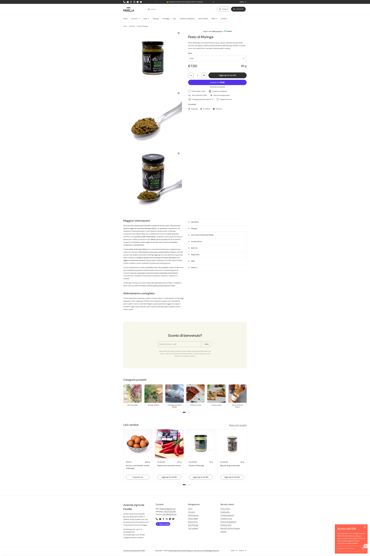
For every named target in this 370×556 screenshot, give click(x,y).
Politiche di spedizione (228, 522)
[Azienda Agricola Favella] (128, 9)
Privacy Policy (225, 509)
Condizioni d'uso (226, 519)
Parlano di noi (193, 522)
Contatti (223, 532)
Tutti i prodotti (193, 528)
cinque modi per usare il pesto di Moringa (149, 307)
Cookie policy (225, 512)
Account (225, 9)
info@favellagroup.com (167, 509)
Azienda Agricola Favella (176, 551)
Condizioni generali (227, 515)
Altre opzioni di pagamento (217, 86)
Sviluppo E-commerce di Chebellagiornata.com (202, 551)
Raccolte (132, 26)
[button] (238, 9)
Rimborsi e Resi (225, 525)
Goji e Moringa (193, 525)
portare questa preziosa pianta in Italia (161, 286)
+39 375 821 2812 (170, 512)
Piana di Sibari (167, 283)
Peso (190, 53)
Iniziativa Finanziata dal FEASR (134, 551)
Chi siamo (191, 512)
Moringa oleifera (150, 228)
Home (125, 26)
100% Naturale (193, 515)
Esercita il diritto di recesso (230, 528)
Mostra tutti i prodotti (238, 425)
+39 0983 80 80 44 (169, 514)
